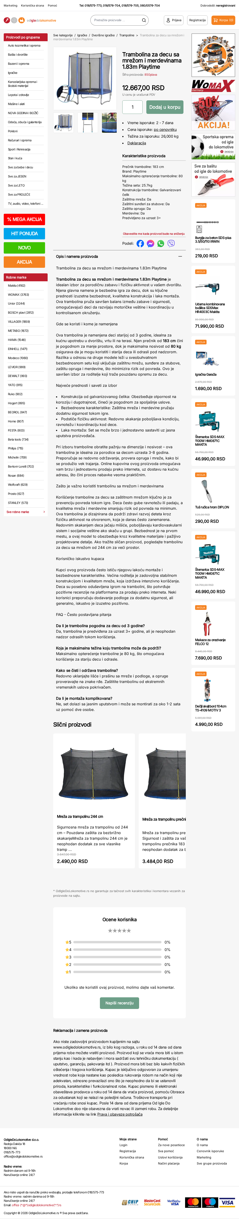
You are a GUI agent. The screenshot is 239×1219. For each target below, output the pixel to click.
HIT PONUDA (24, 233)
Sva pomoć (166, 1151)
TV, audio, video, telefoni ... (25, 203)
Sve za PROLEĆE (19, 194)
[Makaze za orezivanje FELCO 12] (207, 624)
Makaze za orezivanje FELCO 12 (210, 642)
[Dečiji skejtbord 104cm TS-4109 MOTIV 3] (207, 690)
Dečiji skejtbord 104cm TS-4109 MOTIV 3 (210, 708)
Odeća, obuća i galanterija (24, 122)
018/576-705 (130, 5)
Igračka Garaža (205, 374)
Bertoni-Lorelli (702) (21, 466)
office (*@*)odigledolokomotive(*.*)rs (36, 1205)
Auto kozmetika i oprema (24, 45)
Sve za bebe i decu (20, 167)
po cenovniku (165, 129)
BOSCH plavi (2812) (21, 312)
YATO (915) (15, 385)
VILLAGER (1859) (19, 321)
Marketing (10, 5)
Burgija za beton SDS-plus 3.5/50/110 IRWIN (213, 240)
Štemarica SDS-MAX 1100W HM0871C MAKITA (209, 441)
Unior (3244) (16, 303)
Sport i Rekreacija (19, 149)
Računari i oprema (19, 140)
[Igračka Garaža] (207, 358)
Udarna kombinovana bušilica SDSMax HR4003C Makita (210, 308)
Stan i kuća (15, 158)
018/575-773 (93, 5)
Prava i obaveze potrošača (119, 1114)
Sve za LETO (16, 185)
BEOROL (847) (17, 412)
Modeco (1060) (18, 358)
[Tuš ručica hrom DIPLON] (207, 491)
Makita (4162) (16, 285)
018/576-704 (111, 5)
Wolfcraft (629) (18, 484)
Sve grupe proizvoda (212, 1163)
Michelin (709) (17, 457)
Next (124, 77)
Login (123, 1145)
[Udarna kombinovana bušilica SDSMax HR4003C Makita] (207, 288)
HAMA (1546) (17, 340)
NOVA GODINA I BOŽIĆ (23, 113)
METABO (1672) (18, 331)
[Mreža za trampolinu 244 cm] (94, 773)
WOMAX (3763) (18, 294)
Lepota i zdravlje (18, 95)
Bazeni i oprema (18, 63)
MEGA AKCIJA (24, 219)
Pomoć (52, 5)
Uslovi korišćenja (170, 1157)
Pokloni (12, 131)
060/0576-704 (150, 5)
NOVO (24, 248)
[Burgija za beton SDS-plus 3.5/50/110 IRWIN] (207, 222)
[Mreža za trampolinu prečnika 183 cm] (179, 774)
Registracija (128, 1151)
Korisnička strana (32, 5)
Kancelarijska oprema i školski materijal (22, 84)
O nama (202, 1145)
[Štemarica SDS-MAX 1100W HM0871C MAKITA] (207, 421)
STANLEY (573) (18, 503)
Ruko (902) (15, 394)
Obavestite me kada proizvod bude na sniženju (154, 233)
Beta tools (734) (18, 439)
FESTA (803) (16, 430)
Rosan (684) (16, 475)
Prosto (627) (16, 494)
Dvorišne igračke (103, 35)
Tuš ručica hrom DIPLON (212, 507)
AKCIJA (24, 262)
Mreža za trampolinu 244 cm (80, 816)
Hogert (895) (16, 403)
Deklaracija (136, 143)
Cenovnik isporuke (210, 1151)
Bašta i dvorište (18, 54)
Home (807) (16, 421)
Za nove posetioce (171, 1145)
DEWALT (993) (17, 376)
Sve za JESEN (17, 176)
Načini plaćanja (168, 1163)
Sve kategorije (63, 35)
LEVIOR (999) (16, 367)
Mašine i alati (16, 104)
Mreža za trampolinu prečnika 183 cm (172, 819)
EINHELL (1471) (17, 349)
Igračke (12, 73)
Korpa (124, 1163)
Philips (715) (15, 448)
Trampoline (126, 35)
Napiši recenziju (119, 1003)
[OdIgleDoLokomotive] (30, 20)
